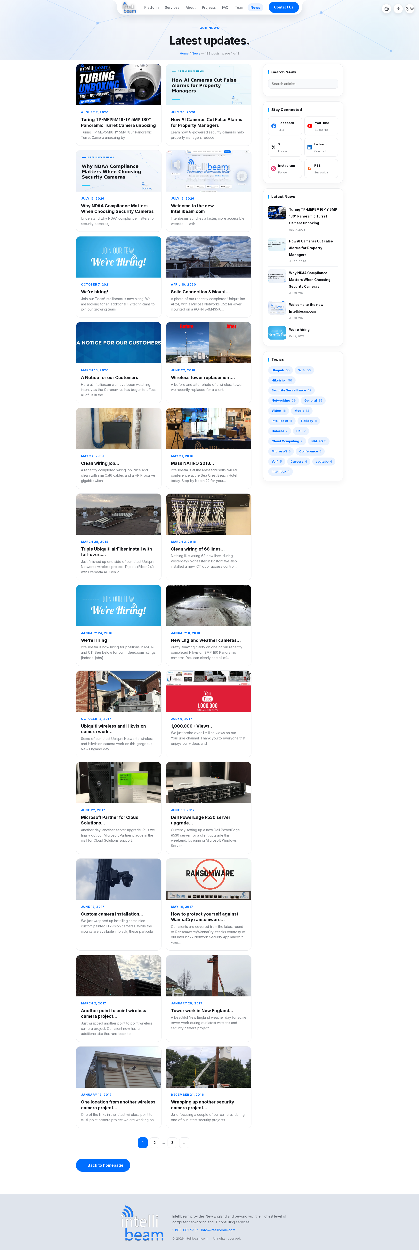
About (191, 7)
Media (301, 410)
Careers (298, 461)
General (313, 400)
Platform (151, 7)
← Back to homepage (103, 1165)
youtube (324, 461)
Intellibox (281, 471)
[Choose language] (386, 9)
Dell (301, 431)
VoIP (277, 461)
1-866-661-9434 (185, 1230)
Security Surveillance (291, 390)
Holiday (309, 421)
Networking (284, 400)
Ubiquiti (281, 370)
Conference (310, 451)
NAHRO (318, 441)
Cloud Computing (287, 441)
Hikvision (282, 380)
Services (172, 7)
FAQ (225, 7)
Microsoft (281, 451)
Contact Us (284, 7)
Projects (209, 7)
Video (279, 410)
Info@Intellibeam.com (218, 1230)
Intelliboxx (282, 421)
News (255, 7)
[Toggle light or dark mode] (410, 9)
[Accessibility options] (398, 9)
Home (184, 53)
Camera (280, 431)
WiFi (304, 370)
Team (239, 7)
